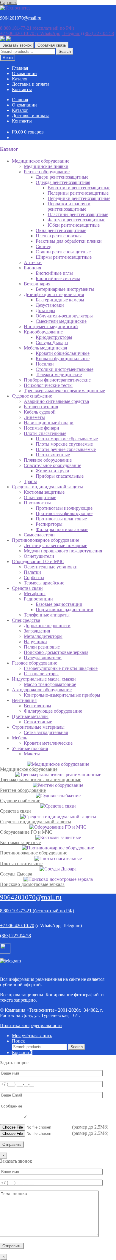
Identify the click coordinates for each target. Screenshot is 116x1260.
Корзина (22, 1052)
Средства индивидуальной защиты (35, 821)
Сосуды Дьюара (16, 873)
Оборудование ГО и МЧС (26, 832)
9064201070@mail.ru (31, 897)
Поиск (18, 1040)
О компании (24, 73)
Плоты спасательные (21, 863)
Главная (20, 68)
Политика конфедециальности (31, 1025)
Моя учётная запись (32, 1035)
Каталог (20, 78)
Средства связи (15, 810)
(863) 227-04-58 (98, 33)
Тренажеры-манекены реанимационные (40, 779)
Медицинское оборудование (28, 769)
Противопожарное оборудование (33, 852)
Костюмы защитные (20, 842)
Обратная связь (51, 45)
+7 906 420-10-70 (41, 33)
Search (65, 51)
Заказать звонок (17, 45)
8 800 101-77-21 (37, 28)
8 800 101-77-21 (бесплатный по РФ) (37, 910)
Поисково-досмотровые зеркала (32, 884)
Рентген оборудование (23, 790)
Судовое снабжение (20, 800)
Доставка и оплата (30, 84)
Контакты (22, 89)
